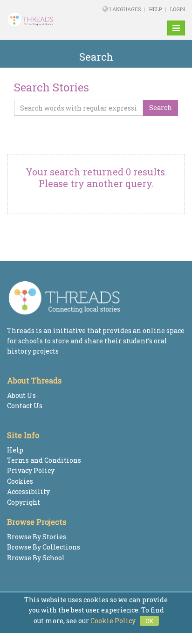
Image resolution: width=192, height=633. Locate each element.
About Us (21, 395)
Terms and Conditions (44, 460)
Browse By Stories (36, 536)
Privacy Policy (31, 470)
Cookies (20, 481)
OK (149, 621)
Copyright (23, 502)
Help (155, 9)
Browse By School (36, 557)
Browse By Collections (43, 547)
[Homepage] (39, 19)
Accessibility (28, 491)
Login (177, 9)
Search (160, 107)
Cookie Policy (113, 620)
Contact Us (24, 405)
